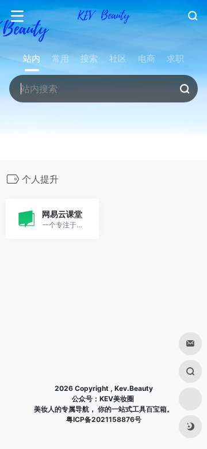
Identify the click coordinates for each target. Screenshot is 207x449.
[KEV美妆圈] (103, 16)
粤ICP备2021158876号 (103, 419)
